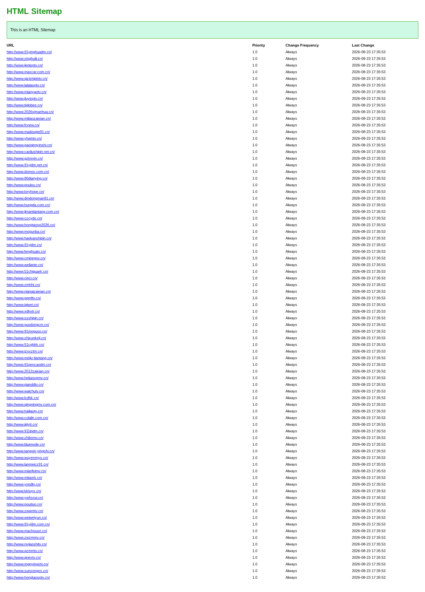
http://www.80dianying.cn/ (27, 178)
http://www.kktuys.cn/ (24, 491)
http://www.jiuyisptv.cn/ (25, 98)
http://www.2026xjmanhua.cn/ (30, 112)
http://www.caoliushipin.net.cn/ (31, 152)
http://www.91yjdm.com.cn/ (28, 524)
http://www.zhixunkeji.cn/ (26, 338)
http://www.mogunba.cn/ (26, 231)
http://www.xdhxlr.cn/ (23, 311)
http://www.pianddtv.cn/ (25, 384)
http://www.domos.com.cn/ (28, 172)
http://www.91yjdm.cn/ (24, 245)
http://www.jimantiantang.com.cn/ (33, 212)
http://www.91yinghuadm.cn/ (29, 52)
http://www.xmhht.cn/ (23, 285)
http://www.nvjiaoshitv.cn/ (27, 544)
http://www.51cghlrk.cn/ (25, 345)
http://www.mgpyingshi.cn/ (27, 564)
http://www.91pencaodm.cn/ (29, 365)
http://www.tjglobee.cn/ (24, 105)
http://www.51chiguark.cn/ (27, 271)
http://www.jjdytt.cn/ (22, 424)
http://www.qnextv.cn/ (24, 557)
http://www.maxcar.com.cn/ (28, 72)
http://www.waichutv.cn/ (25, 391)
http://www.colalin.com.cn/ (27, 418)
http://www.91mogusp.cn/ (27, 331)
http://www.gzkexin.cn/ (25, 158)
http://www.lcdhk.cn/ (23, 398)
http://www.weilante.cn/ (25, 265)
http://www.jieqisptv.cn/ (25, 65)
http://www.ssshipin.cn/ (25, 318)
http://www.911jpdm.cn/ (25, 431)
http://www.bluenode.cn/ (26, 444)
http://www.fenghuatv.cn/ (26, 251)
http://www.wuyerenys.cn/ (27, 458)
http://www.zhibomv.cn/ (25, 438)
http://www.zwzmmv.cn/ (25, 537)
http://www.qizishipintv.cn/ (27, 78)
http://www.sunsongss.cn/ (27, 571)
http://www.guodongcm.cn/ (28, 325)
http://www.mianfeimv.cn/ (26, 471)
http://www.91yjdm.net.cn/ (27, 165)
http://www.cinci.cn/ (22, 278)
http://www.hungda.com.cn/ (28, 205)
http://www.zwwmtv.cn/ (25, 511)
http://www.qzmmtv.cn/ (25, 551)
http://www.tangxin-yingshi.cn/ (30, 451)
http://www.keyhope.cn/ (25, 192)
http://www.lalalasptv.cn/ (26, 85)
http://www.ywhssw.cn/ (25, 498)
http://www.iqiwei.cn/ (23, 305)
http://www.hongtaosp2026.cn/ (31, 225)
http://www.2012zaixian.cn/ (28, 371)
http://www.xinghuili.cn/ (25, 59)
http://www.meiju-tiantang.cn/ (29, 358)
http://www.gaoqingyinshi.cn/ (29, 145)
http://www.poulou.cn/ (24, 185)
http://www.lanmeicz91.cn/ (27, 464)
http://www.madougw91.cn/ (28, 132)
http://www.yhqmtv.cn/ (24, 138)
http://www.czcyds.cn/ (24, 218)
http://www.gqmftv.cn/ (24, 298)
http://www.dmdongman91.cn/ (30, 198)
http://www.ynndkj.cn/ (24, 484)
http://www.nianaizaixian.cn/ (29, 291)
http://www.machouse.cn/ (27, 531)
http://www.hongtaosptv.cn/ (28, 577)
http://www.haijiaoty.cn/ (25, 411)
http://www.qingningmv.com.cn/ (31, 404)
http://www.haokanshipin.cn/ (29, 238)
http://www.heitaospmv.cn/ (27, 378)
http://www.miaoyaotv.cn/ (26, 92)
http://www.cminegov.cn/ (26, 258)
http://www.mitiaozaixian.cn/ (29, 118)
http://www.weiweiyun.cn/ (27, 517)
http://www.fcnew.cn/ (23, 125)
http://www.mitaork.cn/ (24, 478)
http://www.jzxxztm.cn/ (25, 351)
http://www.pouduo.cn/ (24, 504)
